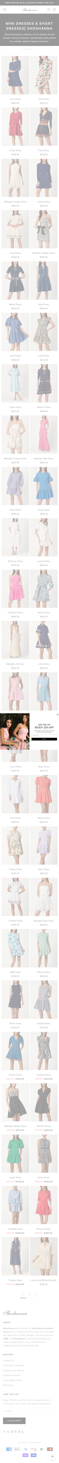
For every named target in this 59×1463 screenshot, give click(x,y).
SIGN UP (44, 739)
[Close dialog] (57, 714)
